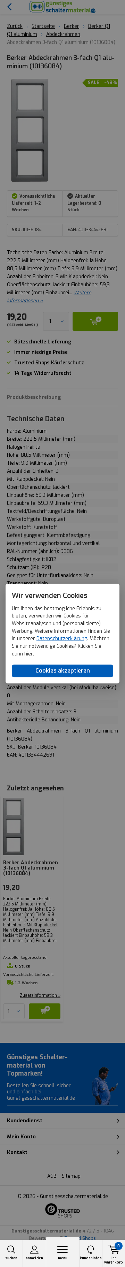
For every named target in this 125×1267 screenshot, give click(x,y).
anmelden (34, 1258)
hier (28, 654)
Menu (62, 1258)
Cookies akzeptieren (62, 671)
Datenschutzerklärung (61, 639)
